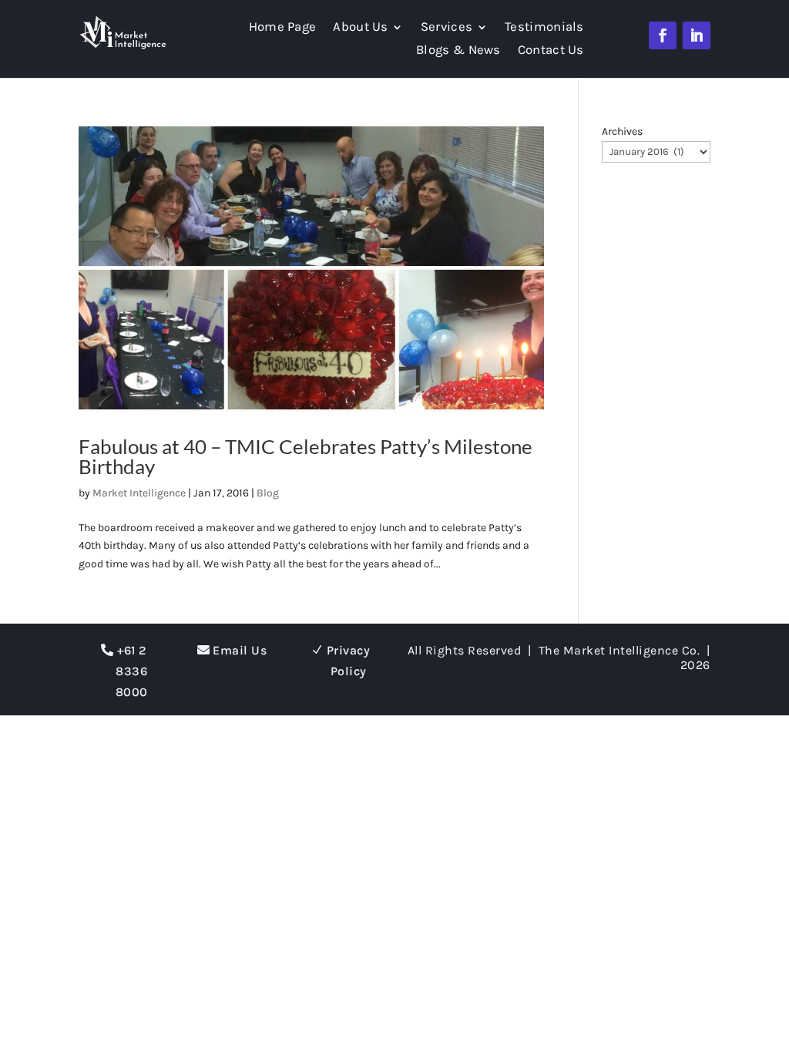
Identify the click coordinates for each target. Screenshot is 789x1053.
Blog (268, 493)
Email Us (240, 650)
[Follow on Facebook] (663, 35)
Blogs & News (458, 51)
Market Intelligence (139, 493)
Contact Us (551, 51)
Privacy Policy (349, 660)
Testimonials (544, 28)
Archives (622, 131)
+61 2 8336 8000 (132, 671)
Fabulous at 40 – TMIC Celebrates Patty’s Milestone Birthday (305, 456)
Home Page (283, 28)
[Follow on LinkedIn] (696, 35)
